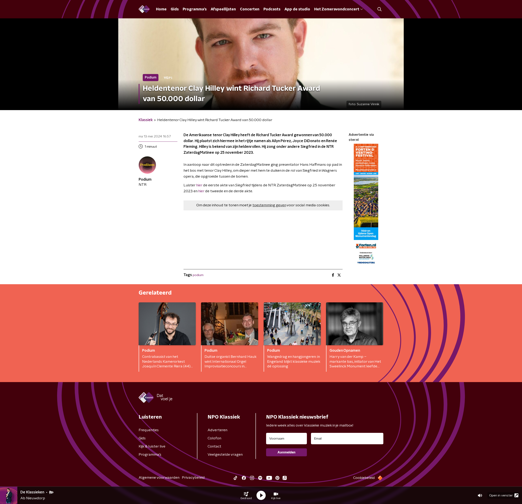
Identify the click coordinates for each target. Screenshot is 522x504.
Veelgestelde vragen (225, 454)
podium (198, 275)
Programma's (195, 9)
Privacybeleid (193, 478)
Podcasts (271, 9)
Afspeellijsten (223, 9)
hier (199, 185)
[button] (246, 495)
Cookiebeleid (364, 478)
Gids (175, 9)
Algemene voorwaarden (159, 478)
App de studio (297, 9)
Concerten (249, 9)
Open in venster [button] (501, 495)
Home (161, 9)
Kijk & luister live (152, 446)
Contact (214, 446)
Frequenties (149, 430)
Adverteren (217, 430)
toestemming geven (269, 205)
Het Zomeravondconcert (336, 9)
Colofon (214, 438)
